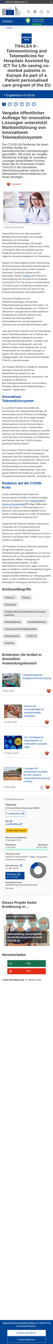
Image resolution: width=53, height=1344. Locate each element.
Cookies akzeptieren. (26, 1333)
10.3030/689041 (12, 824)
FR (22, 104)
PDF (28, 971)
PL (34, 104)
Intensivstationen (12, 622)
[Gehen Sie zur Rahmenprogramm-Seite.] (26, 38)
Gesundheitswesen (37, 622)
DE (4, 104)
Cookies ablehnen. (26, 1339)
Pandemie (9, 643)
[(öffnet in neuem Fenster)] (11, 10)
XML (28, 963)
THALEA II (9, 597)
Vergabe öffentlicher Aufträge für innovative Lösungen (25, 613)
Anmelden (28, 12)
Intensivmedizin (12, 636)
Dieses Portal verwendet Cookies (18, 1323)
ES (16, 104)
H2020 (9, 28)
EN (10, 104)
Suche (41, 12)
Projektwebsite (14, 814)
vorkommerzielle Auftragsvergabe (20, 629)
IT (28, 104)
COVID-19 (31, 636)
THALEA (26, 276)
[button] (35, 12)
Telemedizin (10, 604)
